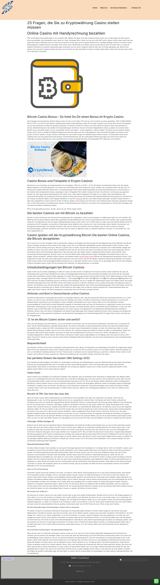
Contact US (136, 8)
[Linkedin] (80, 576)
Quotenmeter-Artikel (87, 256)
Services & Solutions (118, 8)
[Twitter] (85, 576)
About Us (104, 8)
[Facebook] (75, 576)
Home (95, 8)
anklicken (79, 199)
